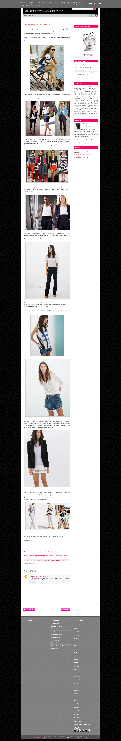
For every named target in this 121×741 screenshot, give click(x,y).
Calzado (76, 88)
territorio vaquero (93, 110)
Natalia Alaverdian (55, 637)
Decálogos (93, 89)
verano (94, 111)
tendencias (84, 110)
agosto (75, 652)
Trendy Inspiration (86, 111)
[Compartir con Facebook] (32, 563)
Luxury (87, 98)
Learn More (92, 3)
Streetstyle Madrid (79, 70)
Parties (75, 103)
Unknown (31, 576)
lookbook (86, 96)
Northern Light (55, 640)
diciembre (76, 638)
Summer (76, 110)
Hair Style (87, 94)
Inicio (48, 609)
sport (81, 108)
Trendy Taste (54, 648)
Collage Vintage (55, 620)
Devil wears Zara (55, 623)
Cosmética (76, 90)
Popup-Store (89, 103)
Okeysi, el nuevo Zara (80, 65)
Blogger (85, 736)
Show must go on (94, 106)
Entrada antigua (65, 609)
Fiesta (94, 93)
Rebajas (90, 105)
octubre (76, 683)
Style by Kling (54, 643)
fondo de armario (45, 560)
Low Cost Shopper (55, 560)
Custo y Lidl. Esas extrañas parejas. (83, 77)
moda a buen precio (82, 100)
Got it (99, 3)
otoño (93, 102)
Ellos (95, 91)
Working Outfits (94, 113)
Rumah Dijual (47, 737)
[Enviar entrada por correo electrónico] (25, 563)
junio (75, 655)
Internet (80, 96)
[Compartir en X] (31, 563)
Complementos (91, 88)
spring (62, 560)
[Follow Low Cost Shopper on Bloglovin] (89, 41)
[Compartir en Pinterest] (34, 563)
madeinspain (95, 98)
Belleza (75, 86)
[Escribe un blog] (29, 563)
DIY (81, 91)
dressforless (87, 91)
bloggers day (87, 86)
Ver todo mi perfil (78, 142)
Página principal (28, 15)
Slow (77, 108)
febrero (75, 635)
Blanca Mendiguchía (88, 123)
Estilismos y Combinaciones (82, 93)
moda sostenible (94, 100)
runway (86, 106)
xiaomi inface (77, 114)
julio (75, 628)
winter (86, 113)
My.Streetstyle (86, 102)
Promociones (78, 105)
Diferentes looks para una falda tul (83, 67)
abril (75, 662)
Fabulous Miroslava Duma (57, 629)
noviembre (76, 624)
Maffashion (54, 631)
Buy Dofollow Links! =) (65, 737)
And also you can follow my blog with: (35, 555)
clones (83, 88)
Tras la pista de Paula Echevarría (59, 645)
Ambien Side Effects (82, 737)
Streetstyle (93, 108)
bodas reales (94, 86)
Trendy (76, 111)
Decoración (76, 91)
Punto (84, 105)
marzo (75, 631)
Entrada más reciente (29, 609)
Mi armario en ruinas (56, 634)
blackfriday (80, 86)
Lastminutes (73, 737)
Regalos (81, 106)
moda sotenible (77, 102)
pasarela (82, 103)
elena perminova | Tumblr (57, 626)
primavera (96, 103)
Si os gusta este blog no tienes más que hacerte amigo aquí (40, 551)
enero (75, 673)
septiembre (76, 686)
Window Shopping (78, 113)
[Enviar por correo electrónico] (27, 563)
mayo (75, 659)
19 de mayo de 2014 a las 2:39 (41, 576)
